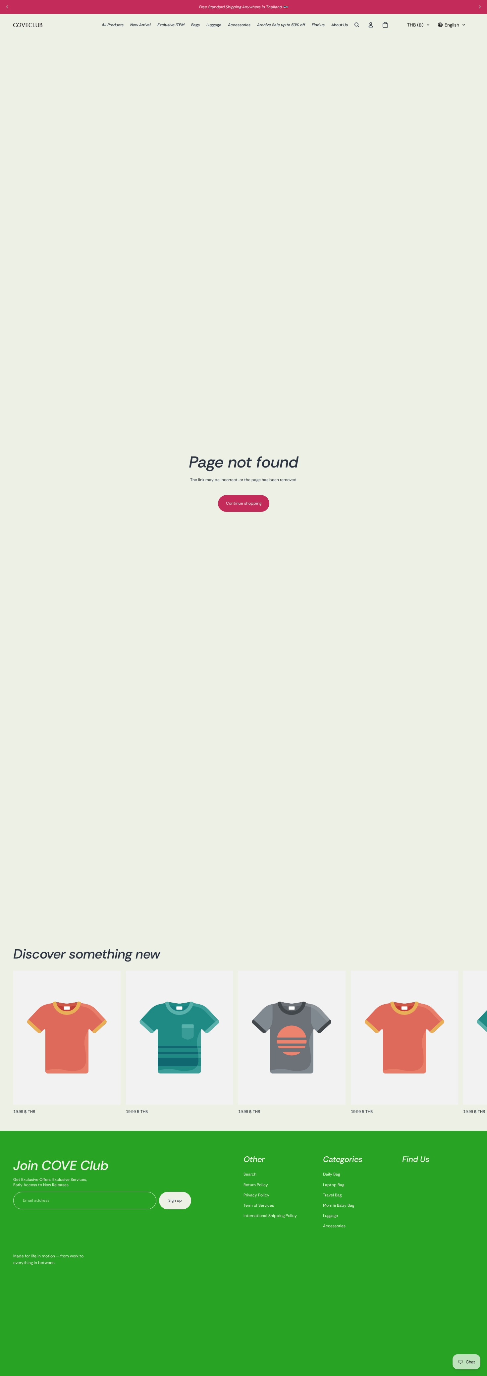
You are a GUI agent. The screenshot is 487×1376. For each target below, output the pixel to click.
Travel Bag (332, 1195)
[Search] (357, 25)
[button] (419, 25)
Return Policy (256, 1184)
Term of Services (259, 1205)
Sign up (175, 1200)
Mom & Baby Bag (338, 1205)
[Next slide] (466, 1043)
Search (250, 1174)
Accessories (334, 1226)
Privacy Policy (256, 1195)
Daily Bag (331, 1174)
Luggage (330, 1215)
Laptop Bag (333, 1184)
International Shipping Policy (270, 1215)
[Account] (370, 25)
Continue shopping (243, 503)
